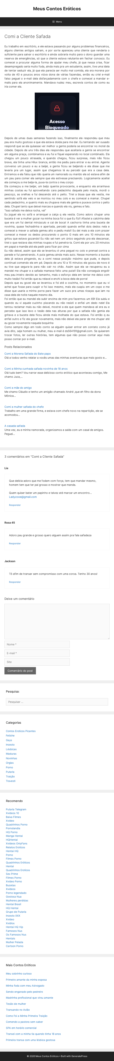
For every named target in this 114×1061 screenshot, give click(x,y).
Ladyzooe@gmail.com (23, 496)
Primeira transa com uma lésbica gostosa (30, 1040)
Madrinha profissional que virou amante (29, 997)
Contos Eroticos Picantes (21, 731)
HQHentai (12, 839)
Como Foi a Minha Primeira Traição (26, 1015)
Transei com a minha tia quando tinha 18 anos (33, 1033)
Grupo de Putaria (16, 911)
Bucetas (11, 885)
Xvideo (10, 820)
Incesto (10, 744)
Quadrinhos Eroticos (18, 870)
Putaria (10, 771)
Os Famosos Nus (16, 934)
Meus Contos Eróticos (57, 8)
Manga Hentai (14, 835)
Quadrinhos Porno (16, 824)
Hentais (10, 938)
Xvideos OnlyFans (16, 843)
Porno (9, 767)
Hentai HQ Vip (14, 927)
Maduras (11, 753)
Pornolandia (13, 828)
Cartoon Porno (14, 946)
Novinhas (11, 758)
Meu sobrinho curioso (19, 973)
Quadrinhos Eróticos (18, 862)
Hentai (10, 866)
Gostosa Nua (14, 896)
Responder (15, 505)
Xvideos (10, 889)
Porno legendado (16, 892)
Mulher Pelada (14, 942)
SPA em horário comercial (21, 1027)
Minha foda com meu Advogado (25, 985)
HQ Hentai (12, 908)
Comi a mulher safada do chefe (24, 406)
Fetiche (10, 735)
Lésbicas (11, 749)
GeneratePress (79, 1056)
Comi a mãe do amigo (18, 387)
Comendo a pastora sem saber (24, 1021)
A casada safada (14, 425)
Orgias (10, 762)
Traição (10, 776)
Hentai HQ (12, 851)
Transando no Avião (18, 1009)
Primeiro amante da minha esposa (26, 979)
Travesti (10, 780)
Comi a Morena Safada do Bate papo (27, 353)
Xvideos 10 (12, 813)
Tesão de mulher (16, 1003)
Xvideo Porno (14, 881)
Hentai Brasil (13, 904)
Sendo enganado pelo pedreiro (24, 991)
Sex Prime (12, 873)
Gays (9, 740)
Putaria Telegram (16, 809)
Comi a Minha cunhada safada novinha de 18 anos (36, 368)
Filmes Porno (13, 858)
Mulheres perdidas (17, 900)
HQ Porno (12, 832)
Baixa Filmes (13, 817)
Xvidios (10, 923)
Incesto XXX (13, 915)
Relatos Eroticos (15, 847)
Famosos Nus (14, 930)
